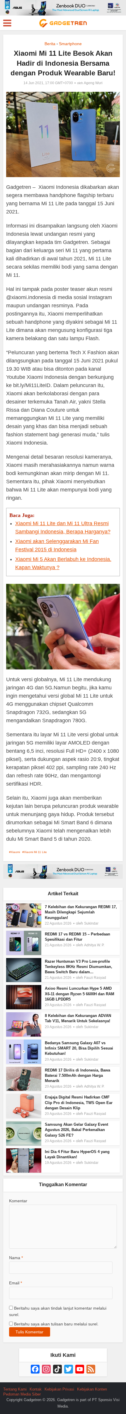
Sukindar (91, 923)
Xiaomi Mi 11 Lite (35, 852)
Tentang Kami (15, 1389)
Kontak (36, 1389)
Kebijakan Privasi (59, 1389)
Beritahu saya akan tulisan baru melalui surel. (56, 1324)
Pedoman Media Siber (22, 1394)
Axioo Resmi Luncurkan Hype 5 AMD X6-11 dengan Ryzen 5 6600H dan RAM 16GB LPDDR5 (79, 993)
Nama (16, 1257)
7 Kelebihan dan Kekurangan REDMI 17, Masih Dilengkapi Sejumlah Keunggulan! (81, 912)
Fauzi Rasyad (95, 978)
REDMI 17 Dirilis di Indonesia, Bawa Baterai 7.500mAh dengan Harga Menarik (77, 1075)
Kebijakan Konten (92, 1389)
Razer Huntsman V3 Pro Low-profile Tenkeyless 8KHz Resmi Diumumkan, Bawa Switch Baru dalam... (78, 966)
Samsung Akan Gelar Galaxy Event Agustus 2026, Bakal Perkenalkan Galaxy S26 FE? (76, 1129)
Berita (50, 43)
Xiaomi (15, 852)
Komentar (18, 1200)
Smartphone (70, 43)
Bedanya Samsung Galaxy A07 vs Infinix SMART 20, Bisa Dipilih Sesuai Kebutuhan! (79, 1048)
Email (15, 1283)
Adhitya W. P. (94, 945)
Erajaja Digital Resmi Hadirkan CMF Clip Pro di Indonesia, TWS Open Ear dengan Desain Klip (79, 1102)
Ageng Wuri (93, 83)
